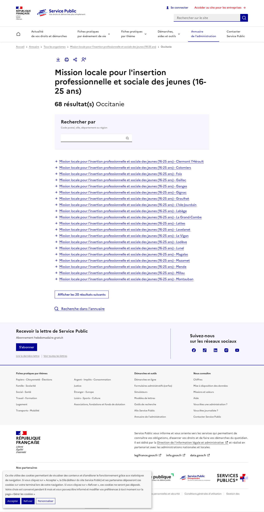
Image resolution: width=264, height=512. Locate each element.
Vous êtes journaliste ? (205, 410)
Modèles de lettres (144, 398)
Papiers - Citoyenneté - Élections (34, 379)
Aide (196, 398)
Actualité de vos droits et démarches (49, 34)
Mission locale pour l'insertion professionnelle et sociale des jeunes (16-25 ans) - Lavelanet (124, 229)
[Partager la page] (75, 59)
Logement (21, 404)
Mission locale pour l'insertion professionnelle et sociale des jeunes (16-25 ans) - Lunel (121, 248)
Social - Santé (23, 392)
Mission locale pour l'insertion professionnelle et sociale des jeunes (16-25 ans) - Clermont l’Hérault (131, 161)
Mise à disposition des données (210, 386)
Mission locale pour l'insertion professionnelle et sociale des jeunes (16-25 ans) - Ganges (123, 186)
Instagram (226, 350)
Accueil (20, 47)
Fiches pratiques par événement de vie (91, 34)
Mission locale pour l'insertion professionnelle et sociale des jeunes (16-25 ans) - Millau (122, 273)
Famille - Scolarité (26, 386)
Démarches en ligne (145, 379)
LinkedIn (215, 350)
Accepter (12, 501)
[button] (83, 59)
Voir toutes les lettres (55, 356)
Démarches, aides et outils (167, 34)
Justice (77, 386)
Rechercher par (84, 124)
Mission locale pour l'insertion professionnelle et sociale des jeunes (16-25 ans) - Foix (120, 173)
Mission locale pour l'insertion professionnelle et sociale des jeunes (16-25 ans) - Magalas (123, 254)
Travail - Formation (26, 398)
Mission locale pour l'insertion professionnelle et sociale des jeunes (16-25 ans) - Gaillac (122, 180)
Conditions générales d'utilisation (203, 494)
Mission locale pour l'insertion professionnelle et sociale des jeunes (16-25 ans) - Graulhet (124, 198)
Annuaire (34, 47)
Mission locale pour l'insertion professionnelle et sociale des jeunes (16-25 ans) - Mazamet (124, 260)
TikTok (205, 350)
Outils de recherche (145, 404)
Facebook (194, 350)
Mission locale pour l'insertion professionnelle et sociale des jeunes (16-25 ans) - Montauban (126, 279)
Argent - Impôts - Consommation (92, 379)
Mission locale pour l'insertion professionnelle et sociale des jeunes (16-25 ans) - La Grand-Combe (130, 217)
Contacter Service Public (236, 34)
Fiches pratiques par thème (131, 34)
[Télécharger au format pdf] (58, 59)
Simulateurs (140, 392)
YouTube (237, 350)
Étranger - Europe (84, 392)
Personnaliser (45, 501)
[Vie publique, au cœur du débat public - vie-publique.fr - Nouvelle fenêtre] (158, 478)
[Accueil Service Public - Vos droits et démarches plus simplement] (62, 16)
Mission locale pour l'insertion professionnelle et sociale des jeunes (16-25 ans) (113, 47)
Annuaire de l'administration (150, 417)
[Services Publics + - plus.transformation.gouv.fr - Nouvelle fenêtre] (232, 478)
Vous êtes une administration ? (210, 404)
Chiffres (197, 379)
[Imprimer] (66, 59)
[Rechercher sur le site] (244, 18)
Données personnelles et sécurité (161, 494)
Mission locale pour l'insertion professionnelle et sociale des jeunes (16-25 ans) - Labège (123, 211)
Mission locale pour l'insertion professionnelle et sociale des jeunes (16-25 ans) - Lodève (123, 242)
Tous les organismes (55, 47)
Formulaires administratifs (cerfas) (153, 386)
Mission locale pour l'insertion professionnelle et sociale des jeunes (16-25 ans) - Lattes (122, 223)
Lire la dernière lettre (27, 356)
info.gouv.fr (174, 455)
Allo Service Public (144, 410)
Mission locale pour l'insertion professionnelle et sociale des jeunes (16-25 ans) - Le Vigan (124, 235)
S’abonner (26, 347)
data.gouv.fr (198, 455)
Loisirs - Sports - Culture (87, 398)
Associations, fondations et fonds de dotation (99, 404)
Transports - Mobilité (27, 410)
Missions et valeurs (203, 392)
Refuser (28, 501)
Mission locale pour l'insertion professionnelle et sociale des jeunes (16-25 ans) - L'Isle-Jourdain (128, 204)
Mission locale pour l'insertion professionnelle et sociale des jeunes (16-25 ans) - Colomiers (125, 167)
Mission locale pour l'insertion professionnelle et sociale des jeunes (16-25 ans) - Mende (122, 266)
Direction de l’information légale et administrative (190, 443)
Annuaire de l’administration (203, 34)
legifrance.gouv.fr (146, 455)
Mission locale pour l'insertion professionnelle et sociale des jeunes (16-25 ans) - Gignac (123, 192)
